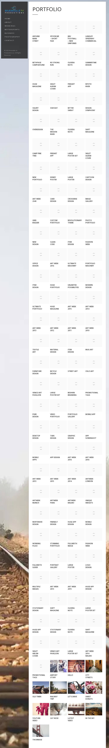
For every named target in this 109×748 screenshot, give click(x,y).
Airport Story (53, 676)
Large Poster (71, 178)
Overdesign (37, 129)
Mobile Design (88, 523)
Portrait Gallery (54, 566)
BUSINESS (9, 33)
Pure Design (35, 415)
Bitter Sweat (71, 109)
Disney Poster (53, 178)
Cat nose (54, 718)
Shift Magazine (89, 130)
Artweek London (89, 480)
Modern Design (89, 286)
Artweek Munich (36, 501)
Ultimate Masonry (72, 264)
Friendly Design (54, 523)
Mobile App (90, 414)
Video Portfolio (55, 415)
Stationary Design (37, 609)
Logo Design (88, 566)
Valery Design (35, 109)
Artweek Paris (54, 501)
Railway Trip (53, 697)
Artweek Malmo (72, 501)
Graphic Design (71, 437)
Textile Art (35, 350)
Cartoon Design (89, 178)
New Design (35, 243)
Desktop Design (36, 437)
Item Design (71, 243)
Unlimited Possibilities (73, 286)
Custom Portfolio (55, 221)
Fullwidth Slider (37, 566)
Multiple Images (36, 587)
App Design (55, 457)
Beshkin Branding (72, 393)
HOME (8, 19)
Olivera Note (71, 63)
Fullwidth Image (72, 544)
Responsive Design (37, 523)
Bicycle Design (53, 372)
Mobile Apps (35, 458)
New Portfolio (37, 178)
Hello (70, 675)
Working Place (36, 544)
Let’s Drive (72, 696)
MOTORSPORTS (12, 29)
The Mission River (53, 131)
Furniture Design (37, 372)
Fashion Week (89, 243)
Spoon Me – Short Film (54, 38)
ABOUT (8, 22)
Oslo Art (89, 371)
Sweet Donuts (89, 697)
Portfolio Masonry (90, 264)
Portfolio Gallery (72, 415)
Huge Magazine (36, 85)
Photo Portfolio (90, 221)
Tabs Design (53, 437)
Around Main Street (36, 38)
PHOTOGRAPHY (12, 37)
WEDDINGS (10, 26)
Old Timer (36, 696)
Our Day (54, 108)
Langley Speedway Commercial (90, 38)
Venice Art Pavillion (37, 393)
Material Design (54, 350)
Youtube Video (36, 719)
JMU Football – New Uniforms (72, 39)
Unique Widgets (89, 501)
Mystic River (88, 85)
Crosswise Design (72, 200)
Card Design (53, 200)
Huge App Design (72, 523)
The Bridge (37, 739)
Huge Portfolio (55, 286)
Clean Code (52, 243)
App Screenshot (90, 437)
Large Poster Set (73, 154)
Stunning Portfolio (55, 544)
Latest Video (71, 719)
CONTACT (9, 40)
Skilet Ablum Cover (35, 653)
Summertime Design (90, 63)
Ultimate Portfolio (37, 307)
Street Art (73, 371)
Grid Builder (35, 221)
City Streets (89, 676)
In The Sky (89, 718)
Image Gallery (89, 200)
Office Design (35, 264)
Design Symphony (90, 109)
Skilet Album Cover (53, 86)
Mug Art (89, 349)
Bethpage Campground (38, 63)
